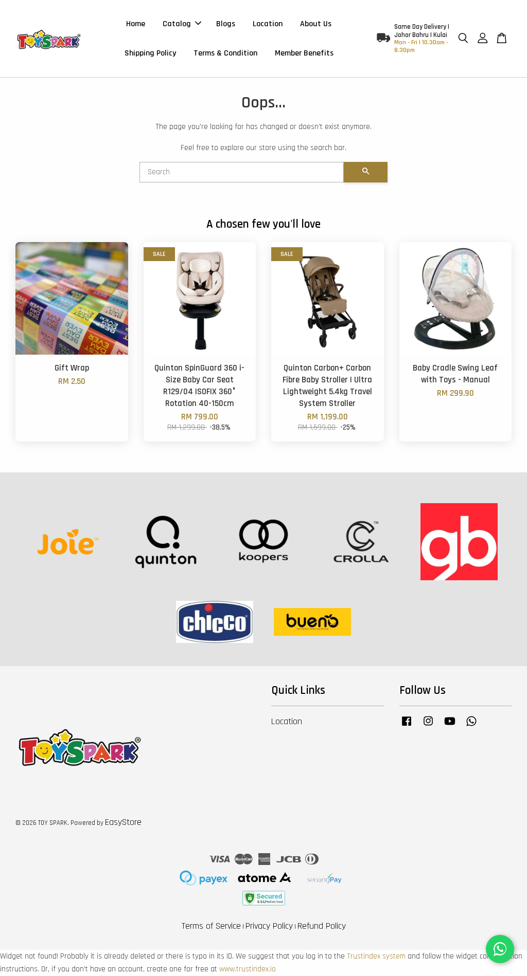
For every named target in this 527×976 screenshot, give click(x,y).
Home (135, 24)
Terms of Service (211, 926)
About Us (315, 24)
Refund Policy (321, 926)
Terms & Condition (225, 53)
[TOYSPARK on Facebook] (406, 726)
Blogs (225, 24)
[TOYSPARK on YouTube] (450, 726)
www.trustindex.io (247, 969)
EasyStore (123, 822)
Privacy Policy (269, 926)
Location (268, 24)
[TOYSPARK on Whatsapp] (471, 726)
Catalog (177, 24)
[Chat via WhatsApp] (500, 949)
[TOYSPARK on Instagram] (428, 726)
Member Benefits (304, 53)
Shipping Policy (150, 53)
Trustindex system (376, 956)
